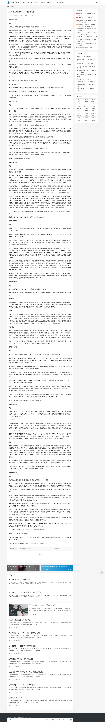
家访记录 (86, 113)
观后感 (86, 99)
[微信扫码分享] (59, 719)
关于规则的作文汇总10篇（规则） (20, 579)
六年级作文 (93, 101)
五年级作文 (79, 115)
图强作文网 (19, 717)
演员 (79, 101)
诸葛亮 (86, 110)
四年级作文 (93, 113)
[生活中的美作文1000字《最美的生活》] (18, 610)
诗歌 (79, 110)
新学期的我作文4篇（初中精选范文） (21, 659)
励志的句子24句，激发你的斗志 (84, 56)
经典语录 (93, 104)
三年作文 (86, 108)
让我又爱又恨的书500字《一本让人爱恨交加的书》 (26, 672)
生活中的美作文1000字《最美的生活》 (42, 605)
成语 (79, 104)
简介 (79, 99)
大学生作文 (79, 108)
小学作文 (30, 2)
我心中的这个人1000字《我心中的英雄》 (23, 646)
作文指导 (62, 2)
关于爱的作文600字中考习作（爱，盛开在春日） (25, 592)
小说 (79, 106)
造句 (79, 113)
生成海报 (55, 719)
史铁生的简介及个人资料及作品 (85, 17)
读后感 (93, 99)
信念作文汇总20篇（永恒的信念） (20, 620)
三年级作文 (86, 104)
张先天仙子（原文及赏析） (83, 79)
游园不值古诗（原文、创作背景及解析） (86, 81)
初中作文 (36, 2)
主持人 (86, 120)
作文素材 (55, 2)
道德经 (93, 108)
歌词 (93, 117)
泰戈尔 (86, 117)
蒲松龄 (93, 120)
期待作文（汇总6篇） (16, 698)
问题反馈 (29, 717)
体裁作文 (49, 2)
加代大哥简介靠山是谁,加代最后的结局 (87, 37)
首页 (24, 2)
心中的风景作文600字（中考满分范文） (22, 685)
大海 (10, 15)
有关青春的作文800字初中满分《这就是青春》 (25, 633)
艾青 (93, 110)
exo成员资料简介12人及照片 (85, 47)
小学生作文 (86, 106)
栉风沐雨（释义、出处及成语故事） (85, 63)
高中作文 (43, 2)
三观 (79, 117)
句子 (93, 115)
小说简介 (93, 106)
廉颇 (79, 120)
